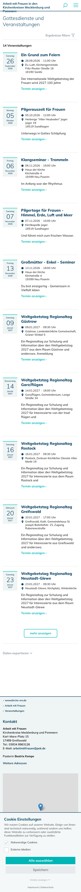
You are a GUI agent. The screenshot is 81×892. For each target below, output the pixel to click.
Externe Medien (21, 849)
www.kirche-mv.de (15, 700)
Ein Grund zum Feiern (40, 54)
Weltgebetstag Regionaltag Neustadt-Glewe (46, 576)
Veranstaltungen (14, 710)
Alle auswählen (41, 860)
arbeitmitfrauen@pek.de (29, 748)
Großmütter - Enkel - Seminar (48, 262)
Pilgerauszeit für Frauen (43, 109)
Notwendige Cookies (24, 842)
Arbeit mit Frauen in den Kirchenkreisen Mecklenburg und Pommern (26, 7)
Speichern (40, 870)
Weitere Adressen (15, 763)
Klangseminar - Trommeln (44, 159)
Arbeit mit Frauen (15, 705)
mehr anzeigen (40, 633)
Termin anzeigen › (34, 89)
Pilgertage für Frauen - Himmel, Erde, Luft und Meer (47, 212)
